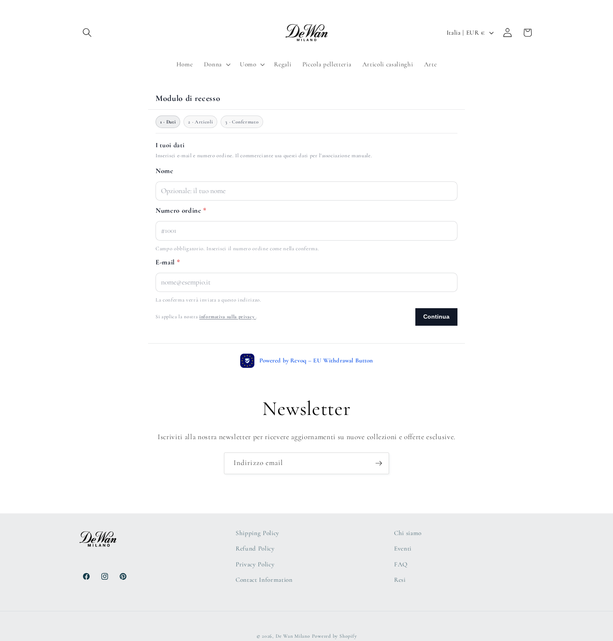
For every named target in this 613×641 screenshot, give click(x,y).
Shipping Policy (257, 533)
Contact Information (264, 580)
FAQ (401, 564)
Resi (400, 580)
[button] (87, 33)
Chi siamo (408, 533)
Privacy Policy (255, 564)
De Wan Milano (293, 636)
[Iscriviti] (379, 463)
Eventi (403, 549)
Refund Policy (255, 549)
